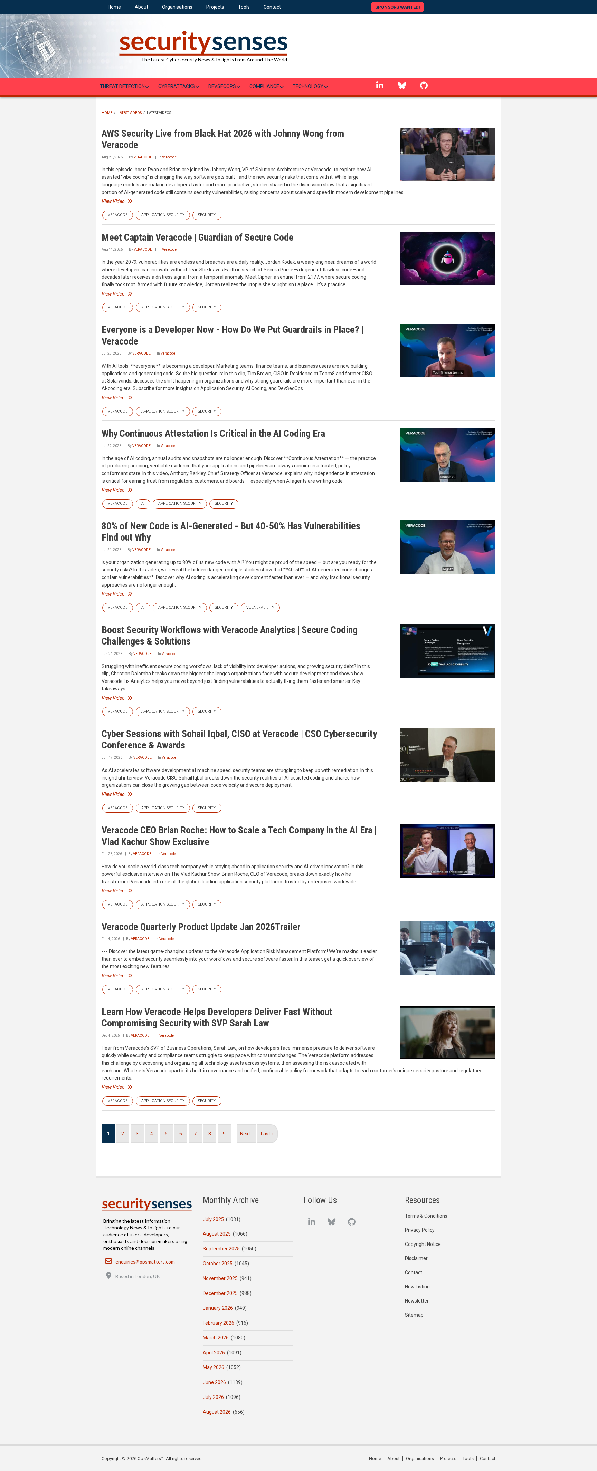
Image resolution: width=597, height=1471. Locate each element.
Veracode (169, 157)
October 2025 (218, 1263)
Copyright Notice (423, 1244)
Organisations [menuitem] (177, 7)
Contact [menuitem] (272, 7)
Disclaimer (416, 1258)
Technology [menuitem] (308, 86)
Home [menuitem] (114, 7)
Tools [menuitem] (244, 7)
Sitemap (414, 1315)
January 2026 (218, 1308)
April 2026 (214, 1352)
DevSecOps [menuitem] (222, 86)
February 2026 (218, 1323)
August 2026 (217, 1412)
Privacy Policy (420, 1230)
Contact (413, 1272)
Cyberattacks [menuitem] (176, 86)
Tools (468, 1458)
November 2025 (220, 1278)
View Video (113, 201)
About (393, 1458)
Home (107, 113)
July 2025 (213, 1219)
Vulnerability (260, 607)
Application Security (162, 215)
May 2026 (213, 1367)
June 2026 (214, 1382)
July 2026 (213, 1397)
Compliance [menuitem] (264, 86)
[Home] (201, 39)
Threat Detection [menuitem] (122, 86)
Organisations (420, 1458)
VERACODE (143, 157)
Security (207, 215)
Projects (448, 1458)
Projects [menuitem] (215, 7)
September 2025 (221, 1248)
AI (143, 503)
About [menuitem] (141, 7)
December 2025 (220, 1293)
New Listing (417, 1286)
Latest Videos (129, 113)
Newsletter (417, 1301)
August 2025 (217, 1234)
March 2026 (216, 1338)
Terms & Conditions (426, 1216)
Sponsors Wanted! (397, 7)
